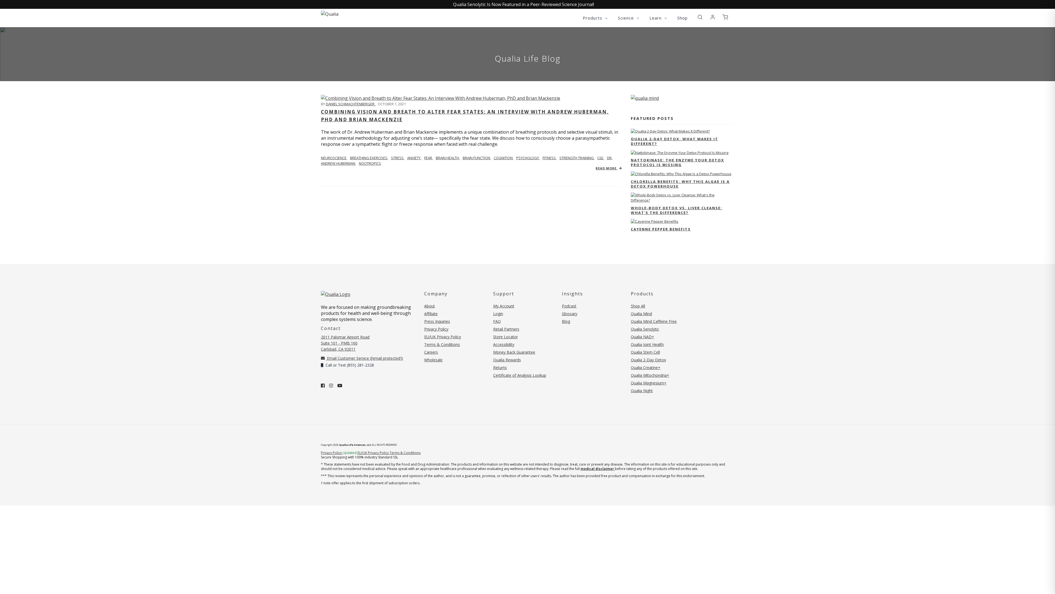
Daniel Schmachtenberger (350, 103)
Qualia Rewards (507, 359)
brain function (477, 157)
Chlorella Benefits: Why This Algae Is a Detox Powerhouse (680, 184)
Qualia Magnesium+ (649, 383)
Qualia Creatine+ (645, 367)
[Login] (712, 17)
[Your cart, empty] (725, 17)
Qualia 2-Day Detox (648, 359)
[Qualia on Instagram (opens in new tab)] (331, 386)
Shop (682, 18)
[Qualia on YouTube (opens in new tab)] (339, 386)
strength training (577, 157)
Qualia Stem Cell (645, 352)
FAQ (497, 321)
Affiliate (431, 313)
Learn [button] (656, 18)
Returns (500, 367)
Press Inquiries (437, 321)
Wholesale (433, 359)
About (429, 306)
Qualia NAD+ (642, 336)
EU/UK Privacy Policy (442, 336)
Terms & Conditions (442, 344)
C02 (600, 157)
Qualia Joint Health (647, 344)
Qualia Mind (641, 313)
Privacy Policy (436, 329)
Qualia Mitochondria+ (650, 375)
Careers (431, 352)
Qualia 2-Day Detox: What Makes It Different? (674, 141)
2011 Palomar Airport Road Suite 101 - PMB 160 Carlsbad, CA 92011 (345, 343)
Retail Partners (506, 329)
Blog (566, 321)
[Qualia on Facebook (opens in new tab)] (323, 386)
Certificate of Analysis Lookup (519, 375)
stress (397, 157)
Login (498, 313)
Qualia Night (642, 390)
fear (428, 157)
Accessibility (503, 344)
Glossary (569, 313)
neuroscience (334, 157)
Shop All (638, 306)
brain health (448, 157)
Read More (607, 168)
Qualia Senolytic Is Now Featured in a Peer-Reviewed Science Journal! (523, 4)
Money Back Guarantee (514, 352)
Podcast (569, 306)
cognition (503, 157)
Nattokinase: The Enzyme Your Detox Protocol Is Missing (677, 162)
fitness (550, 157)
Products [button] (593, 18)
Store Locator (505, 336)
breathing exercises (369, 157)
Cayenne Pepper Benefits (661, 229)
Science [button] (626, 18)
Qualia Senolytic (645, 329)
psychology (528, 157)
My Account (503, 306)
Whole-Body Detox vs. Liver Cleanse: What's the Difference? (676, 210)
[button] (700, 17)
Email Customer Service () (364, 358)
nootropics (370, 163)
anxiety (414, 157)
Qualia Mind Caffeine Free (654, 321)
